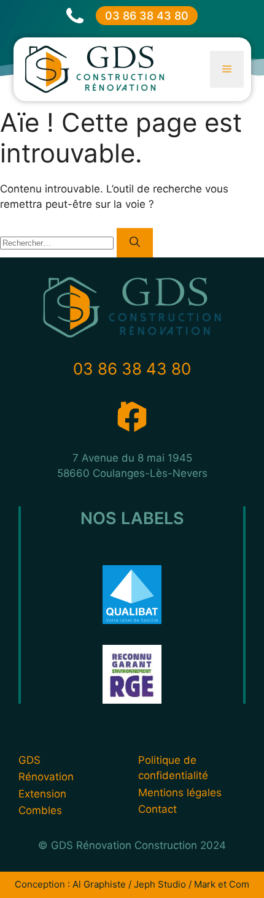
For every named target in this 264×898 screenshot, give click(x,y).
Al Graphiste (99, 884)
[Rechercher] (135, 242)
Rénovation (46, 777)
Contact (157, 809)
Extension (42, 794)
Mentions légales (180, 792)
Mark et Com (221, 884)
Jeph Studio (160, 884)
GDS (29, 760)
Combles (40, 810)
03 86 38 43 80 (146, 15)
